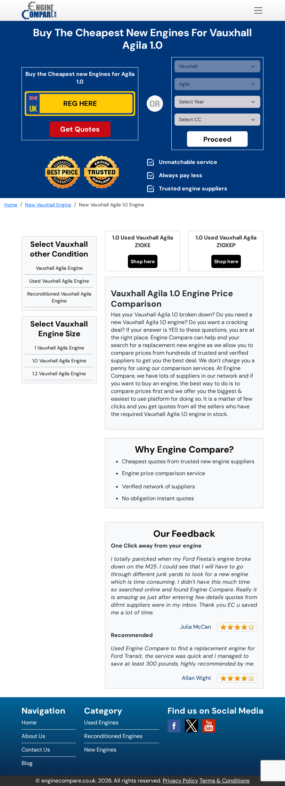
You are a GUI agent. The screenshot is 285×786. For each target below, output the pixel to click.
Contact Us (36, 749)
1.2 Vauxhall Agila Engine (59, 373)
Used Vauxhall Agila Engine (59, 281)
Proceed (217, 139)
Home (29, 722)
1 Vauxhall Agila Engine (59, 348)
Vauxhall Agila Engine (59, 268)
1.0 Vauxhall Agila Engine (59, 360)
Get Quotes (80, 129)
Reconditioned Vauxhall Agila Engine (59, 297)
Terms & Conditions (225, 780)
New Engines (100, 749)
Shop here (143, 261)
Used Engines (101, 722)
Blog (27, 763)
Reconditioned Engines (113, 736)
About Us (33, 736)
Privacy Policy (180, 780)
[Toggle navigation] (258, 10)
